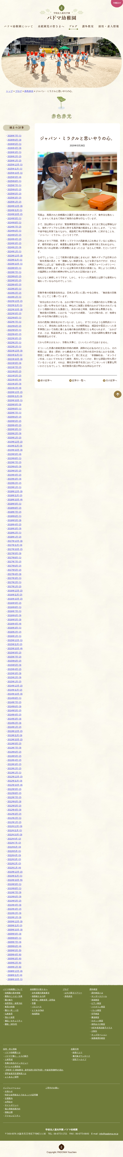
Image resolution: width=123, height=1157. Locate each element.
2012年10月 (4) (15, 785)
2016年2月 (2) (14, 632)
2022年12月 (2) (15, 301)
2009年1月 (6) (14, 967)
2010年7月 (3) (14, 892)
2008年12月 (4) (15, 971)
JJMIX (94, 1031)
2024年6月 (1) (14, 230)
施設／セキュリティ (13, 1021)
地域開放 (36, 1014)
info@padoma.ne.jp (108, 1133)
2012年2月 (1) (14, 818)
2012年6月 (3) (14, 801)
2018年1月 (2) (14, 537)
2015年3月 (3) (14, 673)
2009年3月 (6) (14, 958)
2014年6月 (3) (14, 706)
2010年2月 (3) (14, 913)
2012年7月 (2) (14, 797)
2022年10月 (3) (15, 309)
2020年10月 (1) (15, 400)
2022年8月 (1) (14, 317)
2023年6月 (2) (14, 276)
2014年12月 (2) (15, 685)
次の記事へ (111, 380)
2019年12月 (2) (15, 442)
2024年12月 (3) (15, 206)
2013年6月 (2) (14, 752)
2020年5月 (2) (14, 421)
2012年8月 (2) (14, 793)
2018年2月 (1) (14, 532)
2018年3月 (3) (14, 528)
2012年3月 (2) (14, 814)
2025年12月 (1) (15, 164)
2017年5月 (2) (14, 570)
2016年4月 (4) (14, 623)
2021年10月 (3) (15, 359)
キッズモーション (99, 1035)
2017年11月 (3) (15, 545)
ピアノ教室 (96, 1003)
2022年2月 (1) (14, 342)
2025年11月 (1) (15, 168)
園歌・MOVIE (11, 1024)
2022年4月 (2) (14, 334)
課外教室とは (97, 993)
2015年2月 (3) (14, 677)
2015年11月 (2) (15, 644)
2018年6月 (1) (14, 516)
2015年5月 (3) (14, 665)
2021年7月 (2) (14, 367)
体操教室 (95, 1000)
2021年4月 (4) (14, 379)
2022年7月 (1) (14, 322)
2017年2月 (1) (14, 582)
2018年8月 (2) (14, 508)
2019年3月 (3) (14, 479)
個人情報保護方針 (12, 1109)
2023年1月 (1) (14, 297)
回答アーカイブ (79, 1059)
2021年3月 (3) (14, 384)
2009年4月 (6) (14, 954)
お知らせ (9, 1091)
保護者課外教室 (98, 1038)
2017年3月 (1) (14, 578)
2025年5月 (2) (14, 193)
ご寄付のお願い (52, 1088)
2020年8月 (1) (14, 408)
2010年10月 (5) (15, 880)
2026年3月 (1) (14, 152)
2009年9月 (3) (14, 934)
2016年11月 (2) (15, 594)
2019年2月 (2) (14, 483)
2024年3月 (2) (14, 243)
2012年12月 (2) (15, 776)
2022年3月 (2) (14, 338)
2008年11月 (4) (15, 975)
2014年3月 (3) (14, 719)
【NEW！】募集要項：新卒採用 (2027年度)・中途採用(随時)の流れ (34, 1070)
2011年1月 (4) (14, 867)
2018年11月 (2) (15, 495)
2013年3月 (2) (14, 764)
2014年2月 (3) (14, 723)
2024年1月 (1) (14, 251)
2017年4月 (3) (14, 574)
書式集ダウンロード (81, 1056)
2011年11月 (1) (15, 830)
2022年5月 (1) (14, 330)
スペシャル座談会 (12, 1066)
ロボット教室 (97, 1021)
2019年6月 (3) (14, 466)
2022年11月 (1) (15, 305)
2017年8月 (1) (14, 557)
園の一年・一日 (11, 1010)
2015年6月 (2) (14, 661)
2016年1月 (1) (14, 636)
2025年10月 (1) (15, 173)
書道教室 (95, 1017)
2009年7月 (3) (14, 942)
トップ (9, 91)
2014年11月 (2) (15, 690)
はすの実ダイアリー (73, 993)
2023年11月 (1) (15, 260)
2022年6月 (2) (14, 326)
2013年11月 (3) (15, 735)
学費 (34, 1003)
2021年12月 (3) (15, 350)
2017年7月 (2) (14, 561)
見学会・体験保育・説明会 (43, 1000)
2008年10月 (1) (15, 979)
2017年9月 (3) (14, 553)
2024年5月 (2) (14, 235)
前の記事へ (46, 380)
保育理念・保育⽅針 (13, 1003)
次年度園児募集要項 (40, 993)
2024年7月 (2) (14, 226)
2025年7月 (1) (14, 185)
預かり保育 (10, 1017)
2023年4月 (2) (14, 284)
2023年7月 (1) (14, 272)
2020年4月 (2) (14, 425)
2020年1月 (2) (14, 437)
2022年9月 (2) (14, 313)
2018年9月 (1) (14, 503)
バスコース (37, 1007)
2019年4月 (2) (14, 475)
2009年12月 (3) (15, 921)
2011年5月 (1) (14, 851)
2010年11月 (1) (15, 876)
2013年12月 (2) (15, 731)
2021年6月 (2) (14, 371)
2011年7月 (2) (14, 843)
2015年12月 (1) (15, 640)
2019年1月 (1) (14, 487)
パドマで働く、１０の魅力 (16, 1056)
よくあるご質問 (11, 1077)
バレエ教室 (96, 1010)
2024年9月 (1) (14, 218)
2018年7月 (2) (14, 512)
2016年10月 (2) (15, 599)
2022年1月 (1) (14, 346)
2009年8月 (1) (14, 938)
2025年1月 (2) (14, 202)
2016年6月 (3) (14, 615)
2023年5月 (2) (14, 280)
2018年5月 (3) (14, 520)
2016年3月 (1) (14, 627)
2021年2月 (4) (14, 388)
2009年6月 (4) (14, 946)
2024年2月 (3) (14, 247)
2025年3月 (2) (14, 197)
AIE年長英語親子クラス (101, 1028)
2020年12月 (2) (15, 392)
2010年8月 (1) (14, 888)
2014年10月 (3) (15, 694)
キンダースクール (99, 996)
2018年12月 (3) (15, 491)
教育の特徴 (10, 1007)
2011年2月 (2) (14, 863)
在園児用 (75, 1049)
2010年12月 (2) (15, 872)
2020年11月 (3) (15, 396)
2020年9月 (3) (14, 404)
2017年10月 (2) (15, 549)
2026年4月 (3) (14, 148)
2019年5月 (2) (14, 470)
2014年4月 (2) (14, 714)
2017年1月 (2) (14, 586)
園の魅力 (9, 1000)
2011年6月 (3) (14, 847)
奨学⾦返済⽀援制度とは (15, 1073)
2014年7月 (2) (14, 702)
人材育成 (9, 1059)
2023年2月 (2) (14, 293)
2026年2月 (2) (14, 156)
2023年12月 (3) (15, 255)
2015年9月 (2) (14, 652)
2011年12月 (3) (15, 826)
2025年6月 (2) (14, 189)
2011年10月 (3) (15, 834)
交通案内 (9, 1098)
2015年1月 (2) (14, 681)
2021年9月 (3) (14, 363)
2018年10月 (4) (15, 499)
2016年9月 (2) (14, 603)
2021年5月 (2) (14, 375)
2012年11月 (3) (15, 781)
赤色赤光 (28, 91)
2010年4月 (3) (14, 905)
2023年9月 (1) (14, 268)
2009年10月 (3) (15, 929)
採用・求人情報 (108, 26)
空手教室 (95, 1014)
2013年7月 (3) (14, 747)
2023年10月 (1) (15, 264)
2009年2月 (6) (14, 962)
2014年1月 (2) (14, 727)
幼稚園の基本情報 (12, 993)
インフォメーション (12, 1088)
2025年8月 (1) (14, 181)
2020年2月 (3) (14, 433)
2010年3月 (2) (14, 909)
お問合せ (117, 2)
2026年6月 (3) (14, 140)
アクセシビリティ (12, 1116)
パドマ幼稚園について (18, 26)
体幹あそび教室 (98, 1024)
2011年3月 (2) (14, 859)
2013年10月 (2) (15, 739)
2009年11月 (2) (15, 925)
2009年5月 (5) (14, 950)
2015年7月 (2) (14, 657)
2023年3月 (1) (14, 288)
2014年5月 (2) (14, 710)
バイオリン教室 (98, 1007)
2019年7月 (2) (14, 462)
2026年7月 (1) (14, 135)
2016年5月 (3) (14, 619)
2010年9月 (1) (14, 884)
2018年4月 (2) (14, 524)
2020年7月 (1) (14, 412)
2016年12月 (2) (15, 590)
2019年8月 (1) (14, 458)
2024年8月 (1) (14, 222)
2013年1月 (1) (14, 772)
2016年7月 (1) (14, 611)
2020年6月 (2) (14, 417)
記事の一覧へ (79, 380)
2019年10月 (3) (15, 450)
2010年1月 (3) (14, 917)
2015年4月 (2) (14, 669)
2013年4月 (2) (14, 760)
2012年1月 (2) (14, 822)
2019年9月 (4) (14, 454)
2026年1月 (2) (14, 160)
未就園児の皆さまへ (51, 26)
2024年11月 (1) (15, 210)
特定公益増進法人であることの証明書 (21, 1095)
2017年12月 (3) (15, 541)
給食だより (77, 1052)
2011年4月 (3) (14, 855)
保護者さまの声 (38, 996)
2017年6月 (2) (14, 565)
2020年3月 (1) (14, 429)
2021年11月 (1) (15, 355)
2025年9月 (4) (14, 177)
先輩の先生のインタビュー (16, 1063)
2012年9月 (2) (14, 789)
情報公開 (9, 1112)
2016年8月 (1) (14, 607)
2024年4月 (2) (14, 239)
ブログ (73, 26)
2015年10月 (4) (15, 648)
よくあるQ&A (38, 1010)
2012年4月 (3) (14, 809)
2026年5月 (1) (14, 144)
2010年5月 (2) (14, 900)
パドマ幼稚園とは (12, 1052)
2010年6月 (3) (14, 896)
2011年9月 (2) (14, 838)
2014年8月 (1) (14, 698)
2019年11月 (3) (15, 446)
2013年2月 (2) (14, 768)
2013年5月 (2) (14, 756)
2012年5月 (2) (14, 805)
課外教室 (88, 26)
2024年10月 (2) (15, 214)
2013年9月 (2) (14, 743)
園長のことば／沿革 (13, 996)
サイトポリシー (11, 1105)
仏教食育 (9, 1014)
